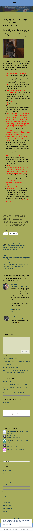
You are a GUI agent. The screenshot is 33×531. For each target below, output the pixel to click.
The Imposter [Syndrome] (10, 367)
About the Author (7, 381)
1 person (18, 309)
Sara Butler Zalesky (17, 317)
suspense (22, 247)
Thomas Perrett (12, 431)
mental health (7, 485)
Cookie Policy (8, 524)
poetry (4, 491)
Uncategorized (7, 502)
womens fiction (7, 249)
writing (15, 249)
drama (15, 244)
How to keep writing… (9, 364)
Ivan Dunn (10, 449)
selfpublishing (13, 247)
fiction (20, 244)
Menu (17, 3)
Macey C (9, 440)
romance (5, 247)
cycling (10, 244)
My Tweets (6, 402)
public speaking (20, 246)
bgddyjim (14, 284)
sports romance (7, 496)
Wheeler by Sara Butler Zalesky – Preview (15, 384)
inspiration (11, 246)
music (4, 488)
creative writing (7, 470)
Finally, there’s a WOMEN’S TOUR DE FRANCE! (16, 361)
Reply (12, 311)
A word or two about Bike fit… (11, 358)
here (20, 63)
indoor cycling (7, 482)
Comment (24, 351)
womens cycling (7, 505)
